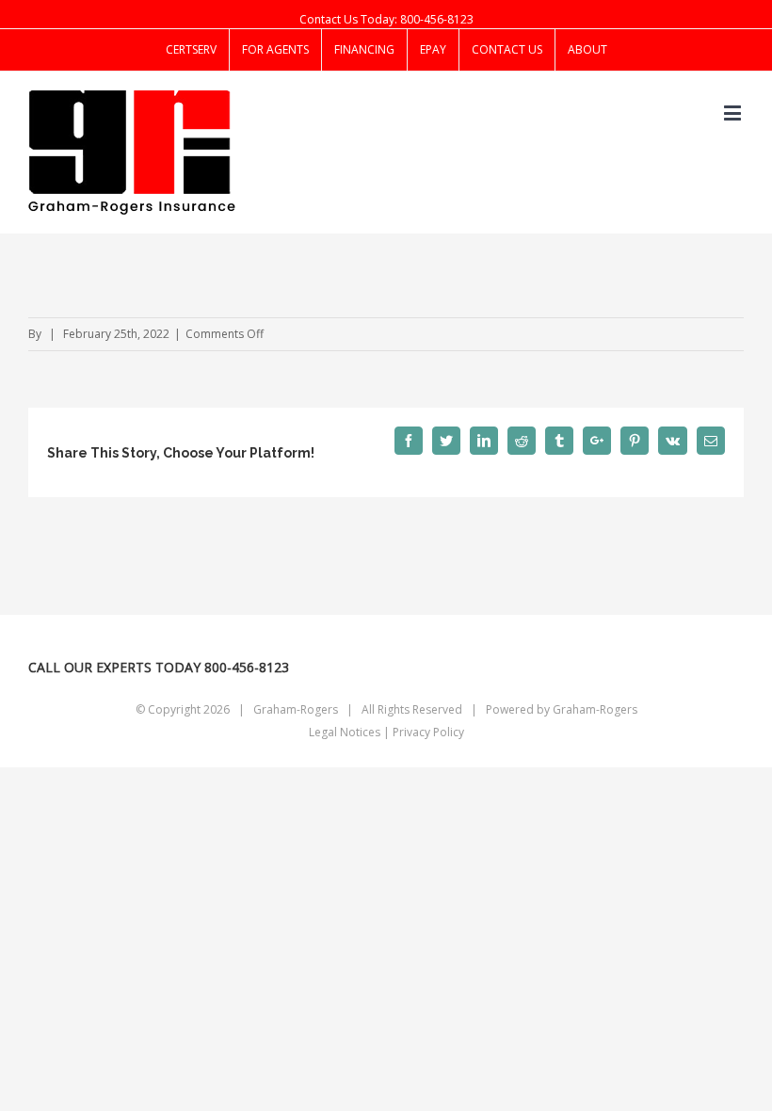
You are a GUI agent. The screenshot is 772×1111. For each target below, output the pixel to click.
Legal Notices (344, 732)
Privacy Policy (428, 732)
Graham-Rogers (595, 709)
